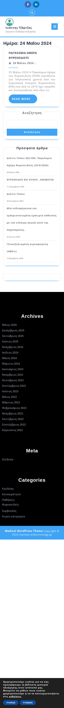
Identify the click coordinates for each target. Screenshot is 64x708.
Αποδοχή (10, 702)
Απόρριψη (27, 702)
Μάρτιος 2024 (11, 363)
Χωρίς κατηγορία (13, 516)
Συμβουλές (9, 511)
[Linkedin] (36, 4)
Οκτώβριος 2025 (13, 336)
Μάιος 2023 (9, 397)
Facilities (8, 489)
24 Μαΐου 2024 (23, 63)
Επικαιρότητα (11, 494)
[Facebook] (28, 4)
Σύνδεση (7, 459)
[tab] (54, 26)
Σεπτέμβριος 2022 (14, 424)
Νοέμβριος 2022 (12, 413)
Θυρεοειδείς (10, 504)
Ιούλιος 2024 (10, 352)
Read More (24, 100)
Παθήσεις (8, 500)
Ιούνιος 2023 (10, 391)
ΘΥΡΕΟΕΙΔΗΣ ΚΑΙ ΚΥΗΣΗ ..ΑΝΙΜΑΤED (30, 179)
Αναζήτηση (32, 113)
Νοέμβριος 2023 (12, 374)
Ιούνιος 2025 (10, 341)
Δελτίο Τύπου (16, 193)
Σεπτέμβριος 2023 (14, 386)
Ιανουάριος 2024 (12, 369)
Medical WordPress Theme (24, 531)
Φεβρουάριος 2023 (14, 408)
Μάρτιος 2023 (11, 402)
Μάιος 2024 (9, 358)
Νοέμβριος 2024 (12, 347)
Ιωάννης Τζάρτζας (19, 27)
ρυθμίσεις (15, 696)
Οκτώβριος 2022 (13, 419)
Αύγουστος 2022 (12, 430)
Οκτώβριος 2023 (13, 380)
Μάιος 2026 (9, 325)
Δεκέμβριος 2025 (13, 330)
